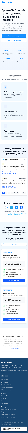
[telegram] (11, 207)
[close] (25, 429)
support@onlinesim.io (7, 387)
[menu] (25, 2)
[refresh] (25, 160)
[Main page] (7, 2)
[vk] (16, 207)
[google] (6, 207)
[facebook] (21, 207)
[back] (3, 160)
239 (24, 193)
